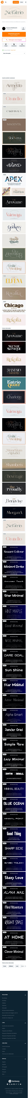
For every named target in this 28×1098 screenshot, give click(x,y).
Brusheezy (4, 1006)
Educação (4, 1016)
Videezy (4, 1011)
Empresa (4, 1013)
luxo (17, 974)
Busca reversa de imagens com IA (10, 1021)
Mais (3, 1082)
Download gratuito (14, 34)
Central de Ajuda (6, 1054)
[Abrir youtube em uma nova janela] (20, 1092)
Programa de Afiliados (7, 1039)
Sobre (3, 1059)
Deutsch (4, 1077)
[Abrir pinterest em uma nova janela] (13, 1092)
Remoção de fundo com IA (8, 1023)
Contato (4, 1057)
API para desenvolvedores (8, 1018)
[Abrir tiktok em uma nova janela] (15, 1092)
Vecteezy (4, 1008)
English (4, 1070)
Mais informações (6, 52)
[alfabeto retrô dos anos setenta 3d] (6, 191)
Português (4, 1075)
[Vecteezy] (2, 2)
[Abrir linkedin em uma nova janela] (11, 1092)
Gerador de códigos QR (7, 1026)
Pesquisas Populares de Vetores (9, 1041)
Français (4, 1080)
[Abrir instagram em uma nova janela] (9, 1092)
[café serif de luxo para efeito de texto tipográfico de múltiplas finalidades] (13, 315)
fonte (4, 974)
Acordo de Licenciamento (8, 1034)
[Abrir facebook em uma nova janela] (7, 1092)
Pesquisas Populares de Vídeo (9, 1046)
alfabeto (11, 974)
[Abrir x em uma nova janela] (17, 1092)
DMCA (3, 1036)
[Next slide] (22, 974)
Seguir (23, 29)
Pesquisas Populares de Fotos (9, 1044)
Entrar (21, 2)
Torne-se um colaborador (8, 1062)
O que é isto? (13, 50)
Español (4, 1072)
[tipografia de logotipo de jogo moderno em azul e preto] (13, 179)
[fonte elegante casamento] (13, 85)
